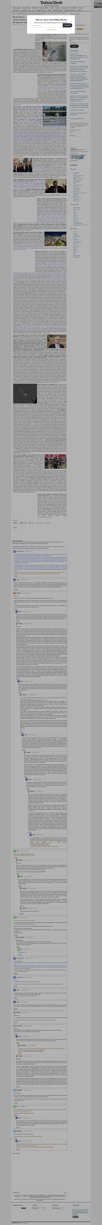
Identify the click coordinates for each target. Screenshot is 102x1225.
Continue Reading (51, 29)
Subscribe (67, 25)
